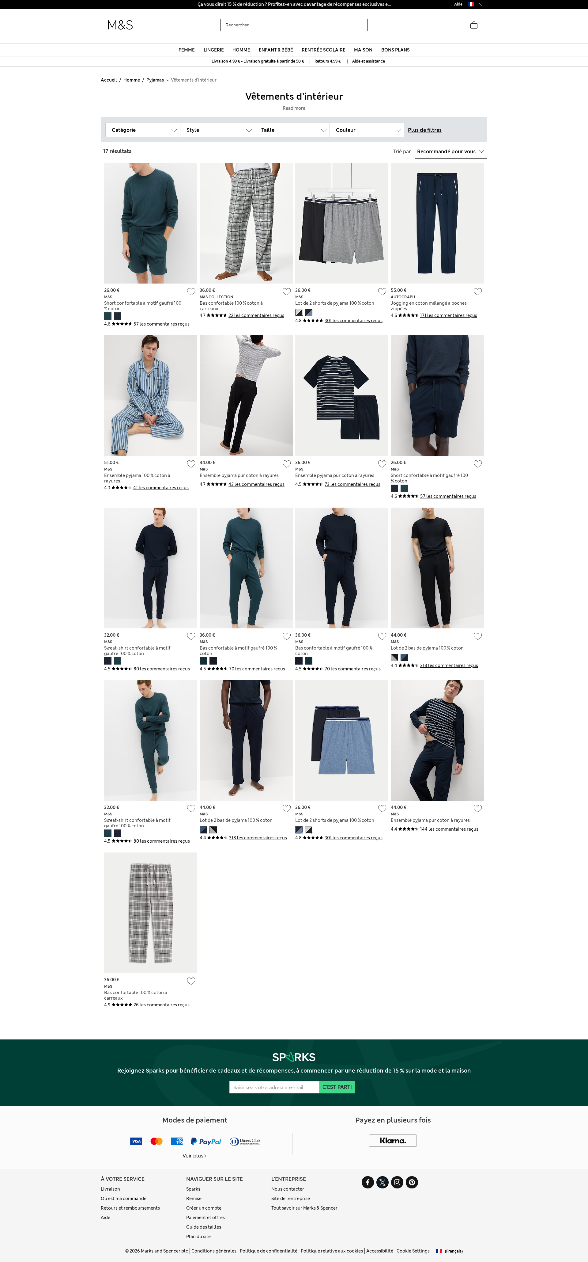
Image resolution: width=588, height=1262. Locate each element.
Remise (194, 1198)
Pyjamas (155, 80)
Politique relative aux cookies (332, 1251)
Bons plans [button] (395, 50)
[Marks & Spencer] (120, 25)
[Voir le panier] (474, 25)
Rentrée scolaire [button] (323, 50)
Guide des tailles (203, 1227)
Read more (294, 108)
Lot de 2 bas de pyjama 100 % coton (427, 648)
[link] (471, 4)
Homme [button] (241, 50)
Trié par (402, 151)
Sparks (193, 1189)
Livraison (110, 1189)
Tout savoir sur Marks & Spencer (304, 1208)
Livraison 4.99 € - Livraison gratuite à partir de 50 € (258, 61)
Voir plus (193, 1156)
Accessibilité (379, 1251)
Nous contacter (287, 1189)
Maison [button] (363, 50)
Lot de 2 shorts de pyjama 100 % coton (334, 303)
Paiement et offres (205, 1217)
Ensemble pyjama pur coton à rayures (239, 475)
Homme (131, 80)
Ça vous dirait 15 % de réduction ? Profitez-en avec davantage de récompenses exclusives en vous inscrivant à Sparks (294, 4)
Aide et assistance (368, 61)
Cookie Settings (413, 1251)
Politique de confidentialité (268, 1251)
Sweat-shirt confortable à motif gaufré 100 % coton (137, 650)
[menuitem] (187, 50)
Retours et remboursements (130, 1208)
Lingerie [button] (214, 50)
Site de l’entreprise (290, 1198)
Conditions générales (213, 1251)
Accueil (109, 80)
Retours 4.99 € (328, 61)
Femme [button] (187, 50)
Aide (105, 1217)
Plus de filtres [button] (425, 130)
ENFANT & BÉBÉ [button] (276, 50)
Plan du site (198, 1236)
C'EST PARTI (337, 1087)
